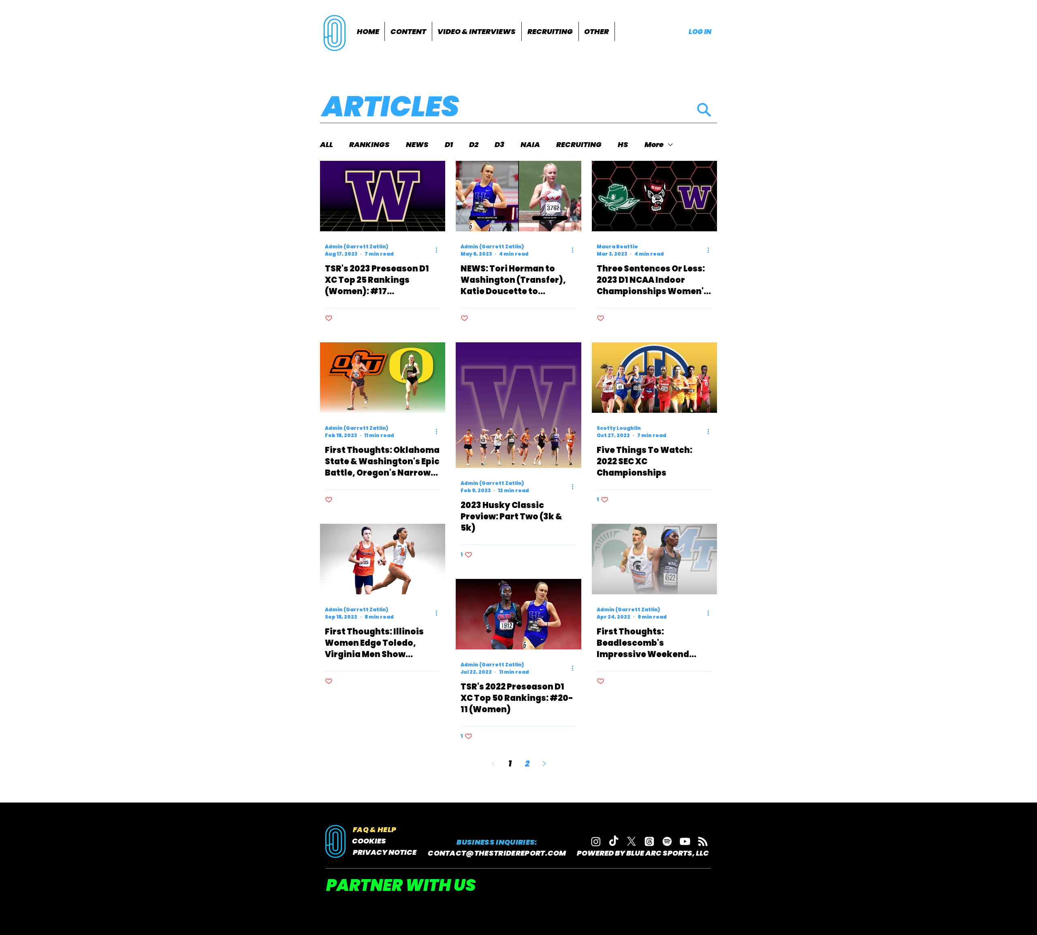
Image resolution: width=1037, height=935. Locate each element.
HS (623, 144)
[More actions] (439, 250)
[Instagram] (596, 841)
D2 (473, 144)
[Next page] (544, 763)
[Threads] (649, 841)
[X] (631, 841)
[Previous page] (493, 763)
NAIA (530, 144)
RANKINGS (369, 144)
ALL (326, 144)
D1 (449, 144)
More (654, 144)
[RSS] (703, 841)
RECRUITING (579, 144)
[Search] (704, 109)
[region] (335, 32)
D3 (499, 144)
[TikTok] (614, 841)
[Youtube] (685, 841)
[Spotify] (667, 841)
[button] (408, 31)
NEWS (417, 144)
